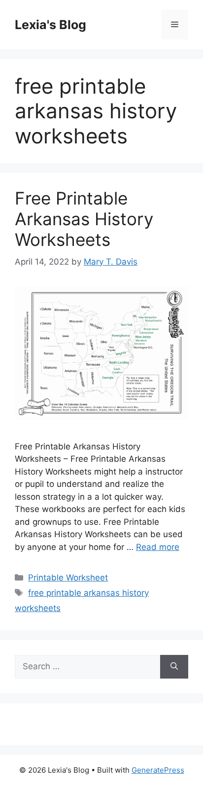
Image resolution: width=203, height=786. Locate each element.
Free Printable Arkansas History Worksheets (84, 219)
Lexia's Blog (50, 24)
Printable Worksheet (68, 577)
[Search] (174, 667)
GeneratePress (158, 770)
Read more (157, 547)
